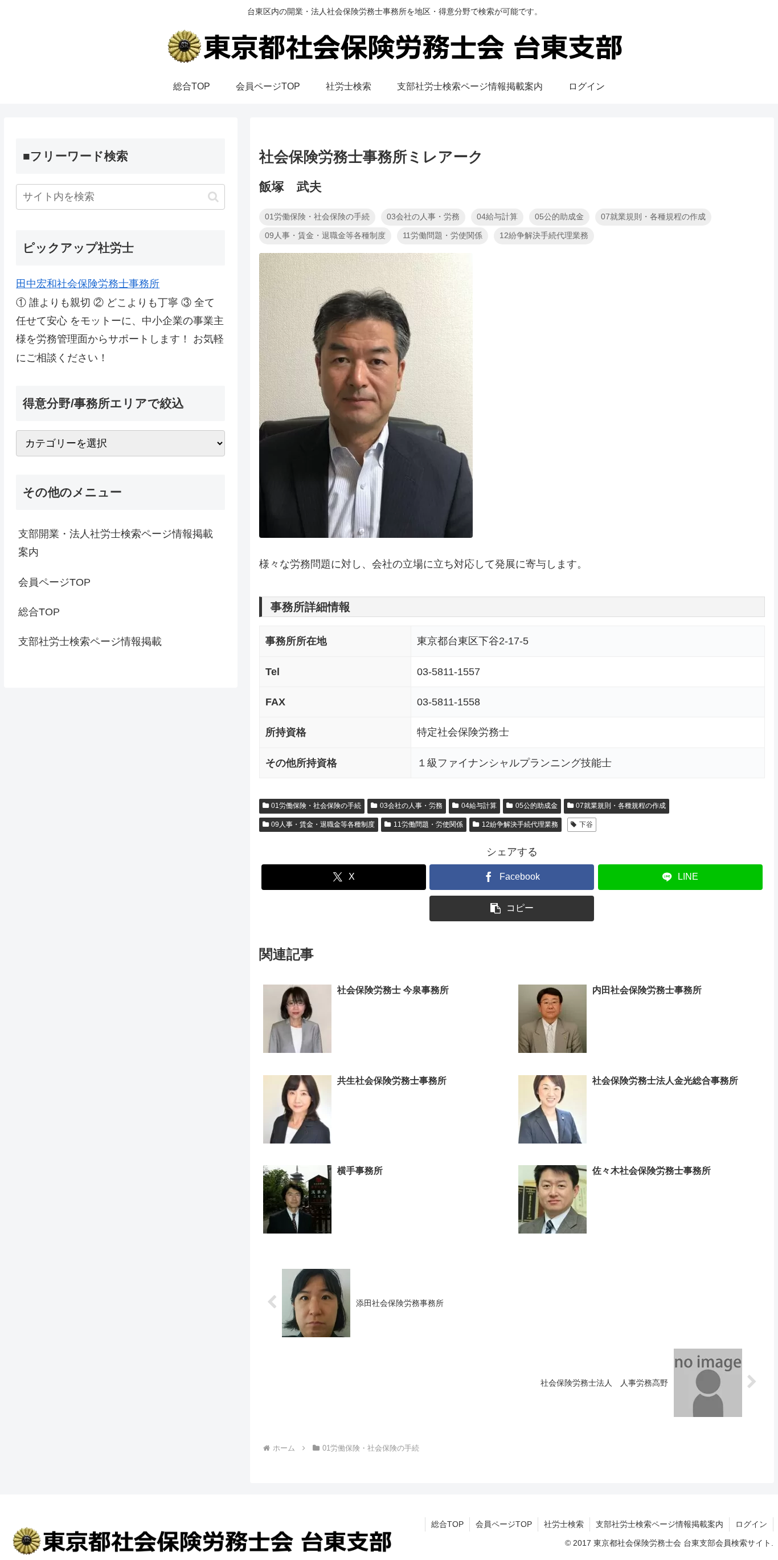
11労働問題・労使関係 (428, 824)
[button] (511, 908)
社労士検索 (564, 1524)
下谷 (586, 824)
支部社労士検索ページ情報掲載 (90, 641)
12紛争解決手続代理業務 (520, 824)
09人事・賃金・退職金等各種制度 (323, 824)
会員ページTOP (54, 582)
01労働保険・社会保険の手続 (316, 806)
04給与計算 (479, 806)
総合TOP (39, 612)
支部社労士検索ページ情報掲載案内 (659, 1524)
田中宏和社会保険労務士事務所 (87, 283)
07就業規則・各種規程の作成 (621, 806)
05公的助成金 (536, 806)
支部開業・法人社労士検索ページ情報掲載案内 (115, 543)
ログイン (751, 1524)
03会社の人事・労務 (411, 806)
